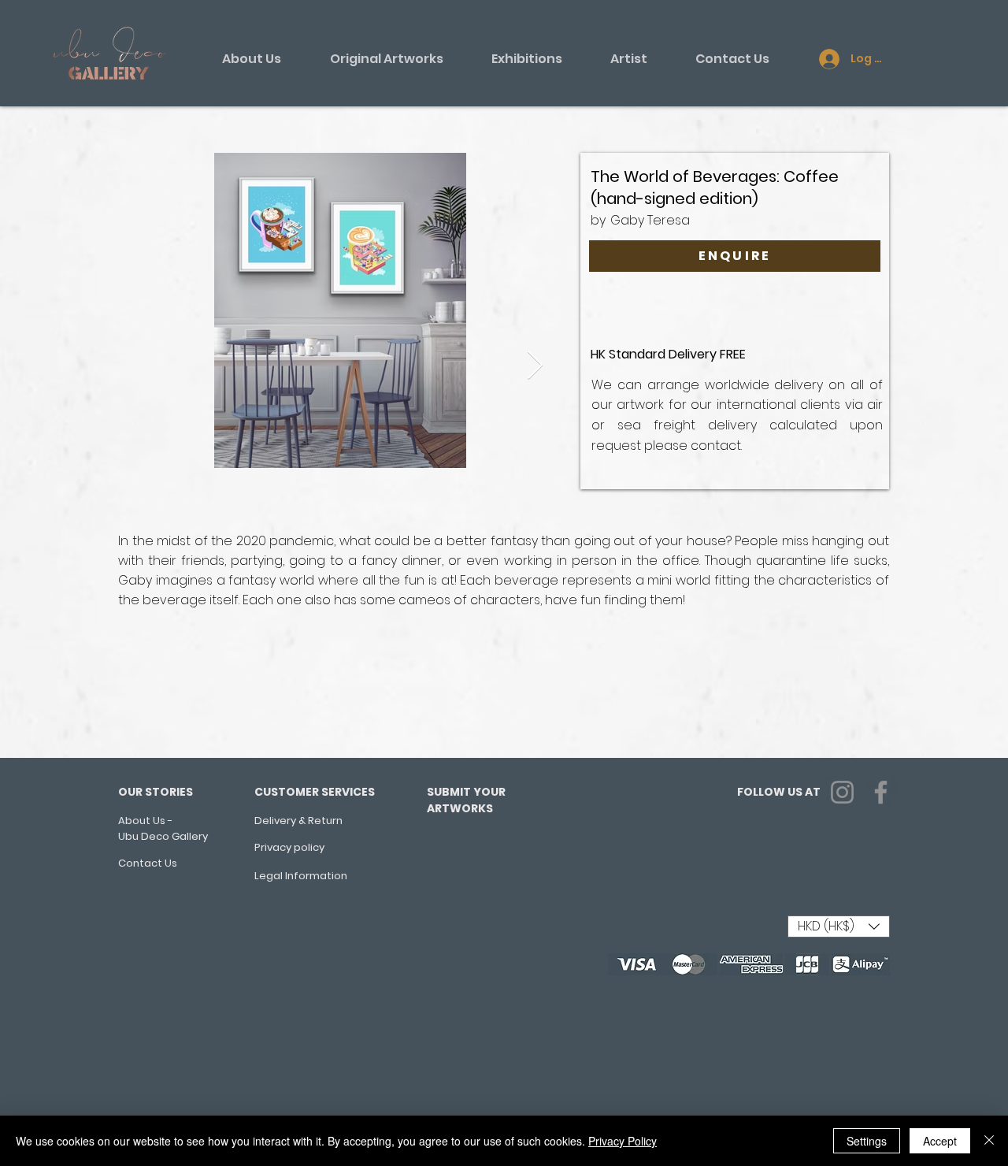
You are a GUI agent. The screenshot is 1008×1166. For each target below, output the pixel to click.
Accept (940, 1141)
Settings (867, 1141)
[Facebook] (880, 792)
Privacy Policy (622, 1141)
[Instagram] (842, 792)
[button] (839, 926)
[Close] (989, 1140)
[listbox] (839, 926)
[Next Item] (535, 366)
